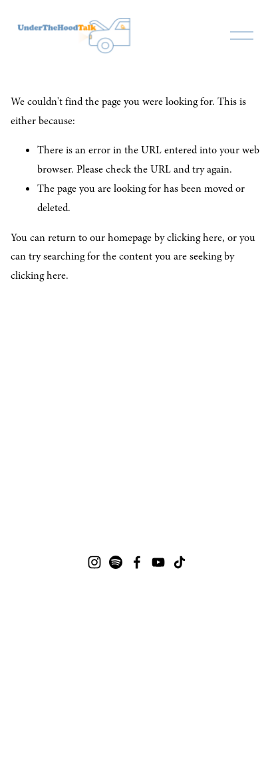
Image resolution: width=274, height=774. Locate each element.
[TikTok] (179, 562)
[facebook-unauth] (137, 562)
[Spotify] (115, 562)
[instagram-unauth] (94, 562)
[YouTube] (158, 562)
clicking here (194, 237)
